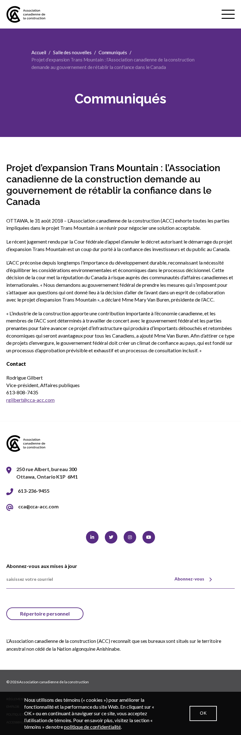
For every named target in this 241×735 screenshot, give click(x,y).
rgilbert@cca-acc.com (30, 400)
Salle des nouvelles (72, 52)
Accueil (38, 52)
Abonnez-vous (189, 578)
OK (203, 713)
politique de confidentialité (92, 727)
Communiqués (113, 52)
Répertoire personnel (45, 614)
